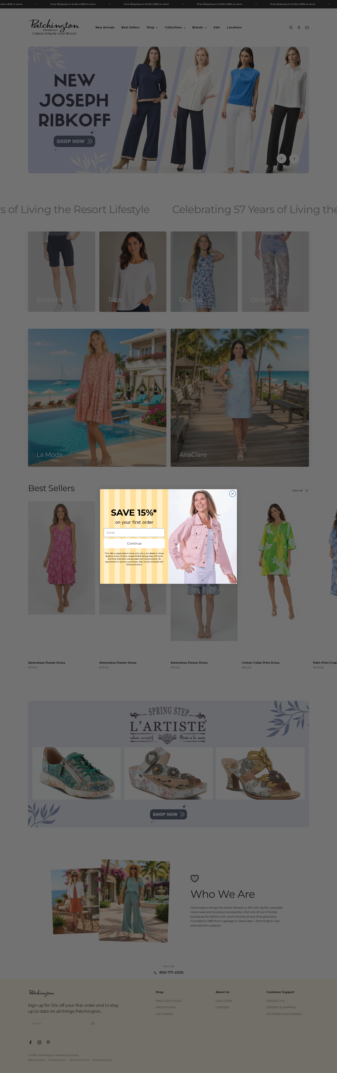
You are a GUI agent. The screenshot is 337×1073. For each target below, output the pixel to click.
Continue (134, 543)
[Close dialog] (232, 494)
